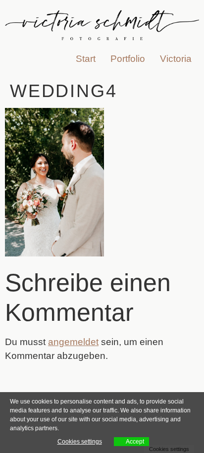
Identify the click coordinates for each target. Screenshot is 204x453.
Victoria (176, 58)
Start (86, 58)
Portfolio (127, 58)
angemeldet (73, 342)
